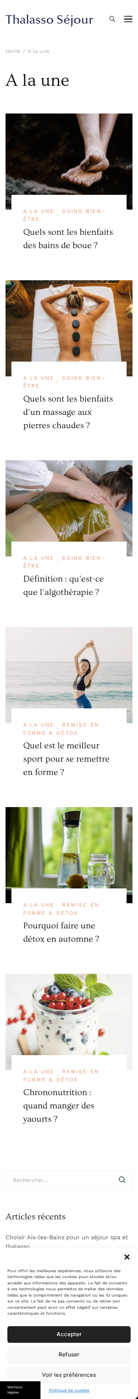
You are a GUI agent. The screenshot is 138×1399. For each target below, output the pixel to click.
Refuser (69, 1354)
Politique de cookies (69, 1390)
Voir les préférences (69, 1374)
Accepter (69, 1334)
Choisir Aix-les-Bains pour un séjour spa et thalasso (67, 1242)
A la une (38, 211)
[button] (127, 1257)
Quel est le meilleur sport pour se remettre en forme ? (66, 759)
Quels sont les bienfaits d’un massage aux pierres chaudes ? (68, 412)
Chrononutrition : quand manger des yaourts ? (58, 1105)
